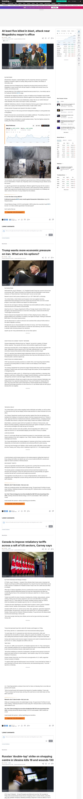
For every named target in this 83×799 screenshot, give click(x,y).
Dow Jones (59, 48)
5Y (17, 132)
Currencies (12, 5)
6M (13, 132)
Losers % (70, 140)
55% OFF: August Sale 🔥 (61, 1)
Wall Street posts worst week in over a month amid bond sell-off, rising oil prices (68, 121)
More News (66, 132)
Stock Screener (47, 3)
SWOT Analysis (69, 5)
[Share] (42, 38)
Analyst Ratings (75, 5)
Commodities (17, 5)
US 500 (58, 46)
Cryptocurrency (40, 5)
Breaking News (5, 5)
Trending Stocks (61, 175)
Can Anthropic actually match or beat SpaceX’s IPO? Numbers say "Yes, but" (68, 128)
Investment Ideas (63, 5)
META (18, 93)
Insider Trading (46, 5)
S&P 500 (58, 50)
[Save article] (45, 38)
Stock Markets (22, 5)
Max (19, 132)
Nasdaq (58, 52)
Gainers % (65, 140)
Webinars (59, 163)
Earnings (57, 5)
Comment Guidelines (5, 529)
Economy (35, 5)
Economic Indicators (29, 5)
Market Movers (60, 137)
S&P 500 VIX (59, 54)
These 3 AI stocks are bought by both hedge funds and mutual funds (68, 105)
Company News (52, 5)
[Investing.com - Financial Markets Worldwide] (7, 1)
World (9, 37)
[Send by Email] (25, 219)
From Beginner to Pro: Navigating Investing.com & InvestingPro (66, 167)
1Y (15, 132)
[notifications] (78, 1)
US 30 (58, 44)
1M (11, 132)
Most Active (59, 140)
